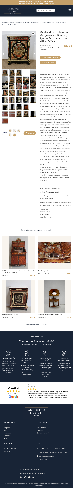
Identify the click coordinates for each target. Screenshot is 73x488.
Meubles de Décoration (24, 22)
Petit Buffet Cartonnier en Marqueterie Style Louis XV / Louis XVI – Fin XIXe (18, 271)
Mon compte (49, 4)
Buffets (49, 48)
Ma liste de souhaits (10, 449)
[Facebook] (25, 477)
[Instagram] (21, 477)
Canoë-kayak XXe (43, 271)
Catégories (7, 428)
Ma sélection (38, 4)
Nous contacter (24, 4)
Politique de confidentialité (35, 483)
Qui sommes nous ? (43, 433)
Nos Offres (7, 435)
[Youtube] (29, 477)
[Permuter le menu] (69, 10)
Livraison (40, 430)
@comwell (57, 483)
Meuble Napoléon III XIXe (10, 314)
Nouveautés (7, 433)
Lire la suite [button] (31, 400)
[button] (33, 33)
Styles (5, 430)
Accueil (4, 22)
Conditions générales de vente (13, 483)
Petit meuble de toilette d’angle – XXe (50, 314)
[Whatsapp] (33, 477)
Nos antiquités (11, 22)
